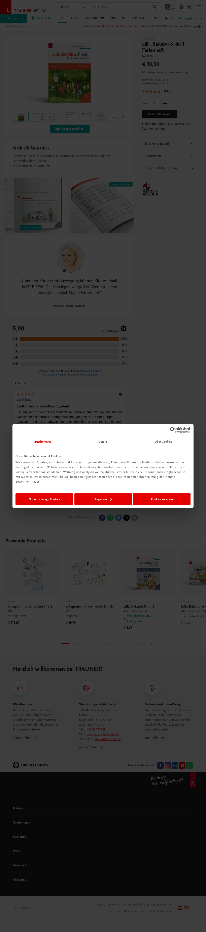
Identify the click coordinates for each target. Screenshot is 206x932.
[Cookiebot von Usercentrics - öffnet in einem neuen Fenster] (173, 430)
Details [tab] (103, 441)
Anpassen (101, 499)
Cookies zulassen (162, 499)
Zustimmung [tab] (42, 441)
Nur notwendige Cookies (44, 499)
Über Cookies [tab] (163, 441)
